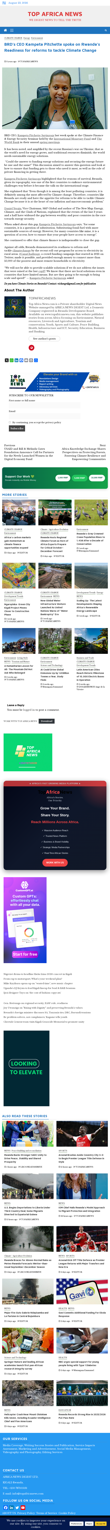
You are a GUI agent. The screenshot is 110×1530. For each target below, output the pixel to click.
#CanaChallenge (29, 254)
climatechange (21, 250)
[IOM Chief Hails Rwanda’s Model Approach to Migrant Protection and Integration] (82, 1186)
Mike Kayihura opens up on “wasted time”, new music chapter (38, 983)
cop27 (41, 271)
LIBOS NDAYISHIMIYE (31, 1167)
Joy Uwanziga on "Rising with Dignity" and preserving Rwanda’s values (43, 1007)
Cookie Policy (67, 1513)
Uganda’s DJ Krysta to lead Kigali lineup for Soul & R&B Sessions (39, 988)
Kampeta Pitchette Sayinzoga (36, 135)
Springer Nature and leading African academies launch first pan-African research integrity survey (24, 1365)
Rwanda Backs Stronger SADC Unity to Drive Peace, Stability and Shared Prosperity (25, 1158)
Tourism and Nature (21, 662)
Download (46, 721)
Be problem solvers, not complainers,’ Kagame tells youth (35, 1017)
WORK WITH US (55, 862)
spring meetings (50, 142)
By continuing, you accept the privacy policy (36, 422)
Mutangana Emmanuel (89, 551)
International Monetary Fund (72, 138)
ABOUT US (9, 1513)
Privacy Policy (26, 1513)
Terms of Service (46, 1513)
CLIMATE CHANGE (13, 38)
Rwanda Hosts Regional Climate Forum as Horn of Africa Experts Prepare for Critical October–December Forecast (54, 544)
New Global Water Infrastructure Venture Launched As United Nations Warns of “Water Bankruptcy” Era (54, 607)
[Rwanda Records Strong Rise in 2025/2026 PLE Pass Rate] (82, 1393)
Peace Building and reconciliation (26, 1151)
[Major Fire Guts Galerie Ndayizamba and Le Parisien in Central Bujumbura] (28, 1291)
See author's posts (44, 338)
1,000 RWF (63, 477)
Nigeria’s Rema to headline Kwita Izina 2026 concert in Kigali (38, 974)
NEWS (56, 596)
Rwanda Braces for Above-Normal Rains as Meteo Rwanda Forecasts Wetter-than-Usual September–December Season (27, 1263)
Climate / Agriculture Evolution (54, 529)
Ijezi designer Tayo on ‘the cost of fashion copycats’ (32, 992)
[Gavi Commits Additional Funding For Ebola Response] (82, 1291)
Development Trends (13, 596)
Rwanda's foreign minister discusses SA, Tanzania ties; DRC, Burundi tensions (47, 1012)
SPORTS (63, 1151)
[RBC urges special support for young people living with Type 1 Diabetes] (82, 1341)
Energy (26, 38)
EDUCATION (65, 1410)
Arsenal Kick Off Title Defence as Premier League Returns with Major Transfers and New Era (82, 1263)
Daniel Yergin (12, 208)
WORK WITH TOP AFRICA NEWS (20, 721)
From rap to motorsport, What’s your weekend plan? (33, 978)
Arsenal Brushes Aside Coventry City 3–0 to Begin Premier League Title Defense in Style (81, 1158)
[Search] (106, 30)
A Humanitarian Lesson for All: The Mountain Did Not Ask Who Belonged (18, 669)
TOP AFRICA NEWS (55, 13)
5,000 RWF (79, 478)
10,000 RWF (97, 477)
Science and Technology (52, 665)
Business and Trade (85, 658)
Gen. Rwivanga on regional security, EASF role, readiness (36, 1003)
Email (12, 411)
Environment (37, 38)
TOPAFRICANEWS (29, 61)
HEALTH (63, 1308)
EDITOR (23, 553)
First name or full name (22, 400)
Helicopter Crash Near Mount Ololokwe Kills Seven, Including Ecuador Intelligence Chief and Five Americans (27, 1418)
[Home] (5, 30)
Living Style (22, 658)
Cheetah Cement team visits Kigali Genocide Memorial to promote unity (44, 1021)
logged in (29, 709)
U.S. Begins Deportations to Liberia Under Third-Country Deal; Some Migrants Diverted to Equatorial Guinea (27, 1211)
